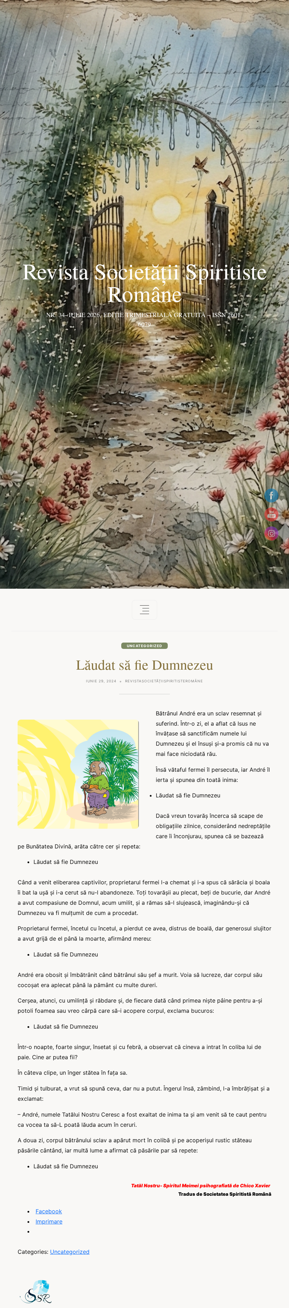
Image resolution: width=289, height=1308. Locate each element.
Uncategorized (144, 646)
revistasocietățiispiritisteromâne (164, 681)
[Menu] (144, 610)
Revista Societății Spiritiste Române (145, 281)
